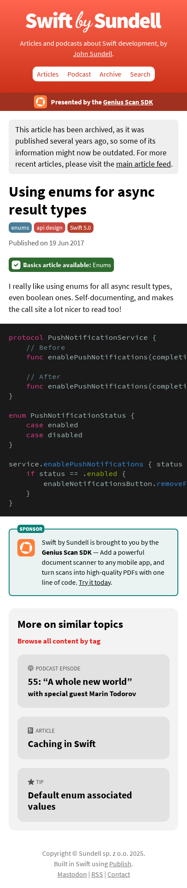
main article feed (143, 164)
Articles (48, 74)
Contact (118, 874)
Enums (67, 265)
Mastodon (72, 874)
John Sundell (92, 53)
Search (140, 74)
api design (50, 227)
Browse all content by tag (58, 641)
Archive (110, 74)
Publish (120, 863)
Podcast (79, 74)
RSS (97, 874)
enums (20, 227)
